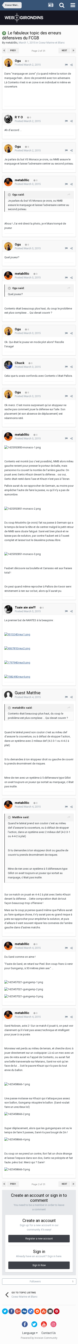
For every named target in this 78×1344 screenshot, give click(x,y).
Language (29, 1333)
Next (64, 50)
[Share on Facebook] (11, 1311)
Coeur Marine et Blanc (52, 42)
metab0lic (11, 42)
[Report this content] (66, 64)
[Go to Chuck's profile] (8, 365)
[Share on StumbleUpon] (44, 1311)
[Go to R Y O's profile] (8, 119)
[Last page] (73, 50)
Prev (13, 50)
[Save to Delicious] (31, 1311)
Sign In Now (39, 1265)
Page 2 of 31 (39, 51)
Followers (35, 1281)
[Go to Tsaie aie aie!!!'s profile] (8, 609)
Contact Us (48, 1333)
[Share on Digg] (24, 1311)
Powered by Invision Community (39, 1338)
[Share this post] (71, 64)
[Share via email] (50, 1311)
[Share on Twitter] (5, 1311)
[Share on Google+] (18, 1311)
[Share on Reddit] (37, 1311)
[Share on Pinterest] (56, 1311)
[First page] (4, 50)
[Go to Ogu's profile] (8, 63)
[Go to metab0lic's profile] (8, 182)
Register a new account (39, 1238)
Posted (28, 64)
